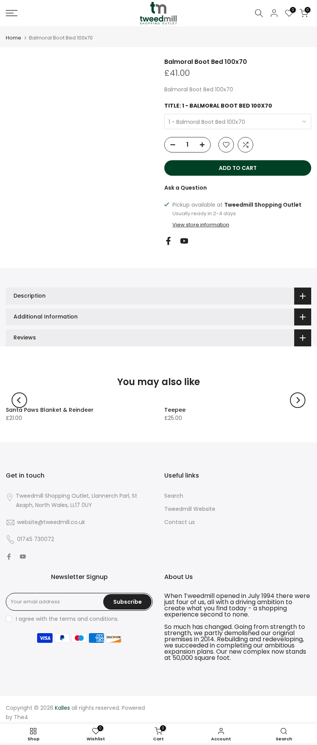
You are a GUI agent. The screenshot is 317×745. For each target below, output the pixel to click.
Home (13, 37)
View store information (200, 224)
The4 (21, 717)
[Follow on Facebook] (168, 241)
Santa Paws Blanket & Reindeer (50, 410)
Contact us (179, 522)
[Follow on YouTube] (184, 241)
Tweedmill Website (189, 509)
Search (173, 496)
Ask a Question (185, 188)
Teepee (175, 410)
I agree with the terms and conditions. (67, 619)
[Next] (297, 400)
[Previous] (19, 400)
